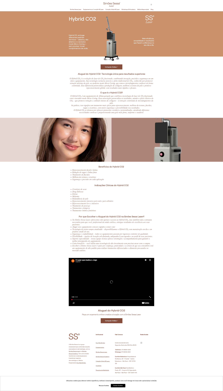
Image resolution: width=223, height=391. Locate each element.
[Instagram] (151, 4)
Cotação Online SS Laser (103, 361)
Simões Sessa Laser (74, 351)
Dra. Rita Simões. (81, 363)
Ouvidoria (98, 365)
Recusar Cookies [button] (104, 385)
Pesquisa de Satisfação (102, 370)
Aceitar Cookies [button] (118, 385)
